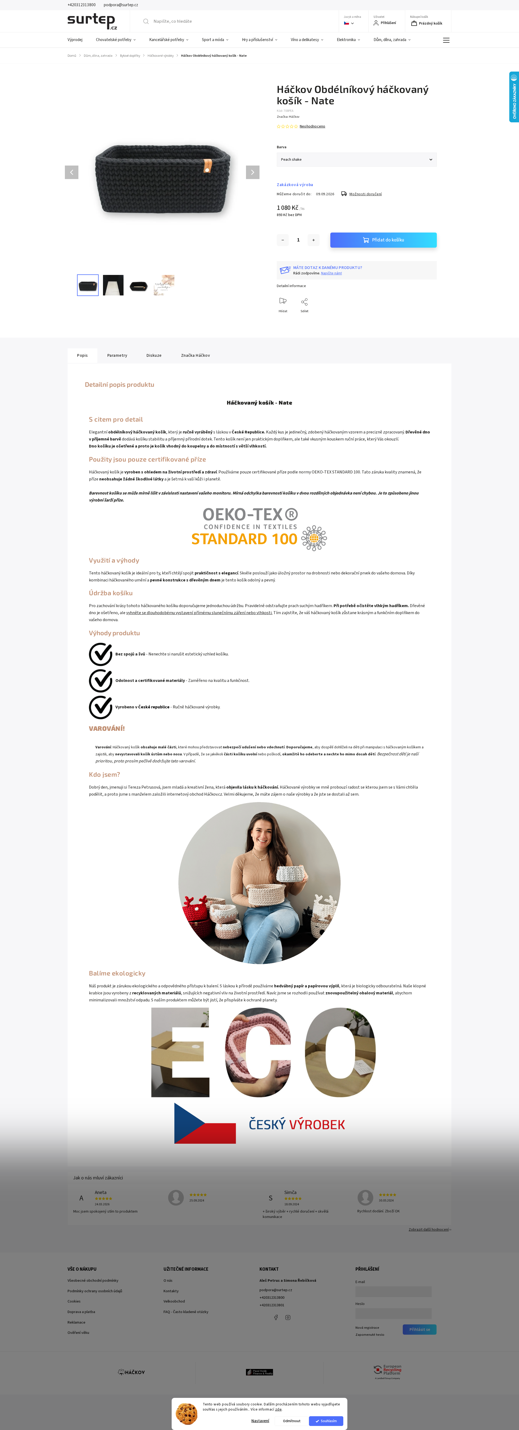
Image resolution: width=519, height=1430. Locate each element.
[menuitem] (78, 40)
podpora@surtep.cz (276, 1290)
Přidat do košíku (388, 240)
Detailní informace (291, 286)
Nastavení (260, 1421)
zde (278, 1409)
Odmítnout (292, 1421)
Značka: (288, 117)
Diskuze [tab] (154, 355)
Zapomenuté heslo (369, 1334)
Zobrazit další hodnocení (429, 1229)
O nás (168, 1280)
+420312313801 (272, 1305)
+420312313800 (272, 1297)
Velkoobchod (174, 1301)
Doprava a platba (81, 1312)
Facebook (276, 1317)
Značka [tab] (195, 355)
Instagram (288, 1317)
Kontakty (171, 1291)
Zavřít (428, 320)
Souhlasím (329, 1421)
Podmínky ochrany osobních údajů (95, 1291)
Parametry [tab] (117, 355)
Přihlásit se (420, 1330)
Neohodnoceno (312, 126)
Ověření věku (78, 1332)
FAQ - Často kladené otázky (186, 1312)
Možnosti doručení (366, 194)
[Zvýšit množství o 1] (314, 240)
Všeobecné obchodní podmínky (93, 1280)
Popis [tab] (82, 355)
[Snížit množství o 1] (283, 240)
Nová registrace (367, 1327)
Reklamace (76, 1322)
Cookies (74, 1301)
